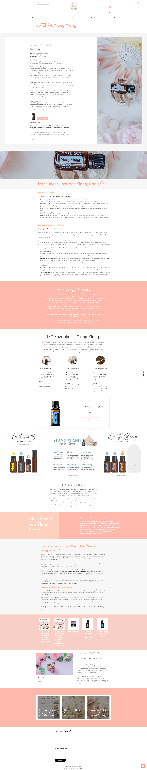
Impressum (68, 766)
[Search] (109, 12)
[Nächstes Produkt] (110, 624)
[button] (109, 6)
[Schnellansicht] (44, 624)
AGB (80, 766)
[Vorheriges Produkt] (37, 624)
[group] (73, 632)
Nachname (77, 735)
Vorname (57, 735)
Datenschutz (75, 766)
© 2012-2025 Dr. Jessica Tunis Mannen (73, 768)
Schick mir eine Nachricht (61, 748)
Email (56, 741)
